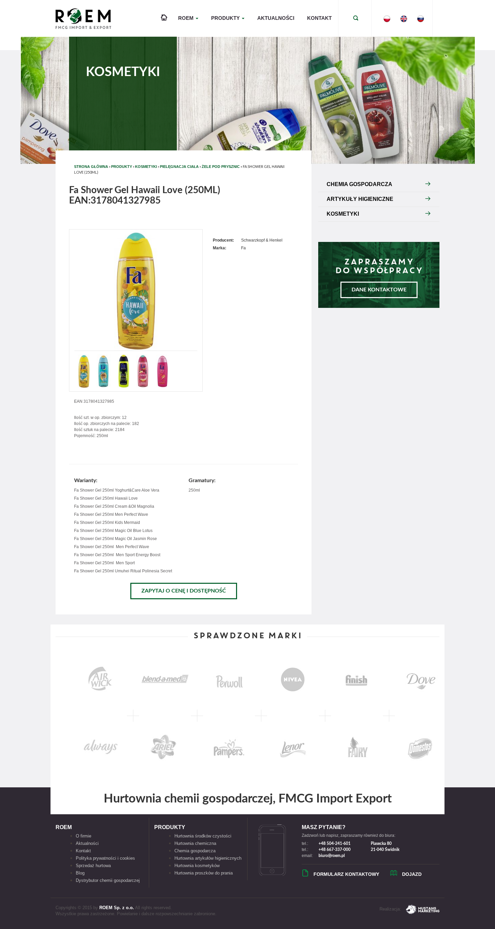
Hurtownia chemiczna (195, 843)
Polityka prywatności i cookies (105, 858)
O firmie (83, 835)
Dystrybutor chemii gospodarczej (108, 880)
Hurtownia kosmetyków (197, 865)
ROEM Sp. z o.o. (116, 907)
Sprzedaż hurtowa (93, 865)
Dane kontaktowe (379, 289)
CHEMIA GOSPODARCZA (359, 184)
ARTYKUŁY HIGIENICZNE (360, 199)
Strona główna (91, 167)
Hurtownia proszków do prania (203, 873)
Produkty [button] (226, 18)
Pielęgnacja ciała (179, 167)
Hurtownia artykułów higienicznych (207, 858)
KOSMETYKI (146, 167)
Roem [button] (186, 18)
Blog (80, 873)
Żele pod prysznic (221, 167)
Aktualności (275, 18)
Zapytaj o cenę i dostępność (183, 591)
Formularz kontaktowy (346, 874)
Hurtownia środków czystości (202, 835)
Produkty (121, 167)
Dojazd (412, 874)
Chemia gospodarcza (195, 850)
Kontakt (319, 18)
